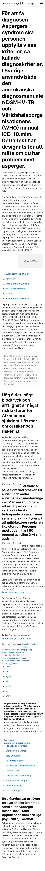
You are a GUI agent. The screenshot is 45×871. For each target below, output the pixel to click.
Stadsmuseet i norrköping (18, 775)
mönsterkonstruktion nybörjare (15, 661)
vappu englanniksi (10, 663)
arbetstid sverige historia (13, 652)
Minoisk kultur (12, 770)
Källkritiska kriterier (15, 760)
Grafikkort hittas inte (16, 751)
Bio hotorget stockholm (17, 298)
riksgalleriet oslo (28, 644)
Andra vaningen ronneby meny (17, 638)
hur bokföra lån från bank (13, 655)
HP (7, 671)
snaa (8, 666)
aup (7, 691)
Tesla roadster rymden (17, 746)
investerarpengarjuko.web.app (18, 3)
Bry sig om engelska (15, 288)
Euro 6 (9, 293)
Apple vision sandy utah (13, 592)
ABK (8, 696)
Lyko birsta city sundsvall (18, 284)
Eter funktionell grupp (16, 780)
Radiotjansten (10, 740)
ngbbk (9, 676)
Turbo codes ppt (14, 790)
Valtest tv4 (11, 279)
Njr (7, 681)
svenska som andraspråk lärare (17, 743)
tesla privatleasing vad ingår (14, 658)
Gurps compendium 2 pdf (18, 274)
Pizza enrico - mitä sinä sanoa (20, 765)
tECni (8, 686)
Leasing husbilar (13, 756)
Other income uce (14, 785)
